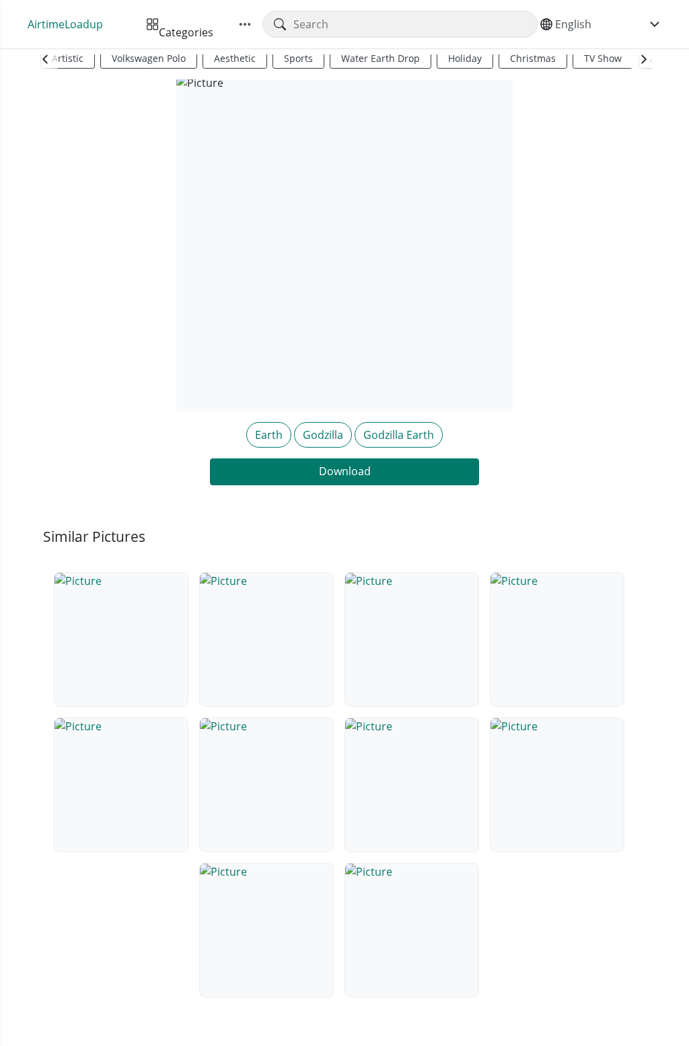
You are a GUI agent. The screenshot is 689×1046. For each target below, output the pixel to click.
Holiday (465, 58)
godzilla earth (398, 434)
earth (269, 434)
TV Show (603, 58)
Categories (186, 24)
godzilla (323, 434)
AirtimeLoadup (65, 24)
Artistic (67, 58)
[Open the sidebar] (244, 24)
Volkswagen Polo (149, 58)
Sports (298, 58)
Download (345, 471)
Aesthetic (235, 58)
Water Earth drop (380, 58)
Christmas (533, 58)
